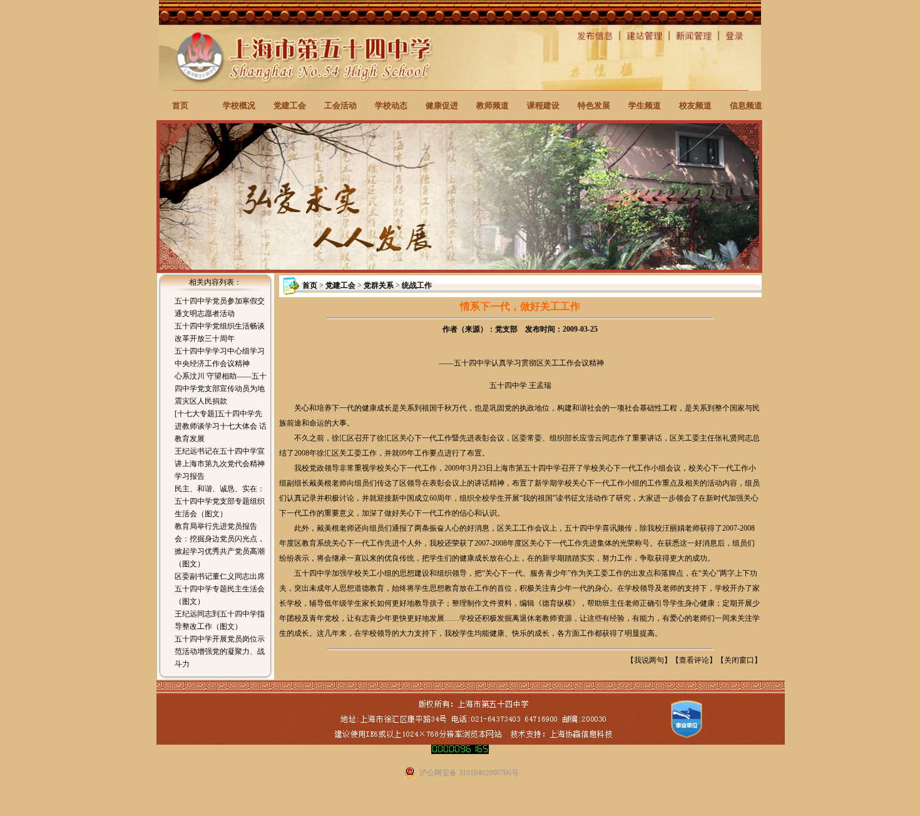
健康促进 (442, 105)
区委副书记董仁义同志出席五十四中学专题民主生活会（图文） (220, 589)
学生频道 (644, 105)
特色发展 (594, 105)
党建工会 (289, 105)
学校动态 (391, 105)
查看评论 (694, 660)
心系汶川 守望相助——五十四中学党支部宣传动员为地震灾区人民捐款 (221, 388)
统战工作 (417, 285)
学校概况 (239, 105)
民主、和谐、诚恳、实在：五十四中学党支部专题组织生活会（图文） (220, 501)
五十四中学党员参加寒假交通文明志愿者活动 (220, 307)
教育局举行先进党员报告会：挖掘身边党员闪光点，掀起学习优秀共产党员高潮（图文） (220, 545)
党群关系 (379, 285)
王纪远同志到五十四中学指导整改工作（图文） (220, 620)
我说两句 (649, 660)
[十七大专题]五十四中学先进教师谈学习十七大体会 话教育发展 (221, 426)
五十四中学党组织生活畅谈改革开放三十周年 (220, 332)
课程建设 (543, 105)
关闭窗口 (739, 660)
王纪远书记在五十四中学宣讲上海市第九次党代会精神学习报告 (220, 464)
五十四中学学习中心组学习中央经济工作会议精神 (220, 357)
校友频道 (695, 105)
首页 (180, 105)
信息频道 (746, 105)
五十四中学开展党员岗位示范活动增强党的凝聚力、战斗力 (220, 651)
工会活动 (340, 105)
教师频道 (492, 105)
